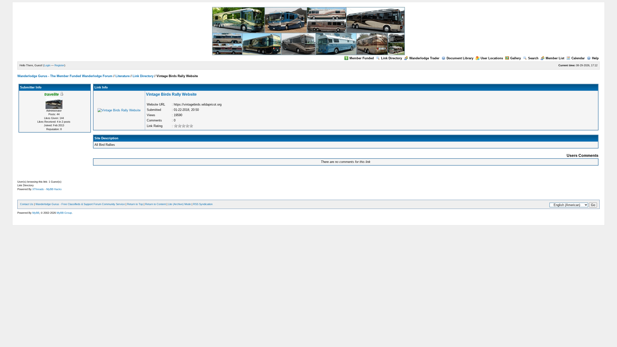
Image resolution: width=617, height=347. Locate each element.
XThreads (38, 189)
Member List (555, 58)
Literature (122, 76)
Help (595, 58)
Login (47, 65)
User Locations (492, 58)
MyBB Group (64, 212)
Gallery (515, 58)
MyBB (35, 212)
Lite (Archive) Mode (179, 204)
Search (533, 58)
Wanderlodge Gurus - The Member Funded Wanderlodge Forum (65, 76)
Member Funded (361, 58)
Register (59, 65)
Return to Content (155, 204)
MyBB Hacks (54, 189)
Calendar (578, 58)
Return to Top (135, 204)
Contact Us (26, 204)
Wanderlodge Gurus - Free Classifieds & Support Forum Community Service (80, 204)
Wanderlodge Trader (424, 58)
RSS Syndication (203, 204)
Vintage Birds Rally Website (171, 94)
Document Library (460, 58)
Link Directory (391, 58)
